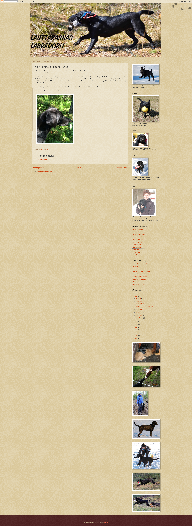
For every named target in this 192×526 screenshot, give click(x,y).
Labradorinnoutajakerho (139, 274)
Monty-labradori (136, 244)
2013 (136, 324)
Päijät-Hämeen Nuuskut (139, 279)
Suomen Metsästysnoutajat (140, 284)
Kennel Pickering (137, 242)
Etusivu (80, 168)
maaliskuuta (140, 312)
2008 (136, 338)
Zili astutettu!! (140, 303)
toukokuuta (139, 309)
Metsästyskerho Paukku (139, 276)
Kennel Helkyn (136, 232)
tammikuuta (139, 318)
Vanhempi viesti (122, 168)
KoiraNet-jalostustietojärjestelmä (141, 271)
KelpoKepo (135, 249)
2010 (136, 332)
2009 (136, 335)
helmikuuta (139, 315)
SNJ (133, 281)
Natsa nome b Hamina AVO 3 (144, 306)
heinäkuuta (139, 301)
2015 (136, 296)
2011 (136, 330)
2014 (136, 321)
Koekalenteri (136, 269)
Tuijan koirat (136, 255)
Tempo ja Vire (136, 252)
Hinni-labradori (136, 247)
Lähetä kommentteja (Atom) (44, 171)
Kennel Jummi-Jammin (139, 234)
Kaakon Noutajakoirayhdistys (140, 264)
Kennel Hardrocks (137, 229)
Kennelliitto (135, 266)
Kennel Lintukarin (137, 237)
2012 (136, 327)
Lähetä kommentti (42, 159)
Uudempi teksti (38, 168)
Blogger (106, 522)
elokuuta (138, 298)
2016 (136, 293)
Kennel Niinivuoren (137, 239)
